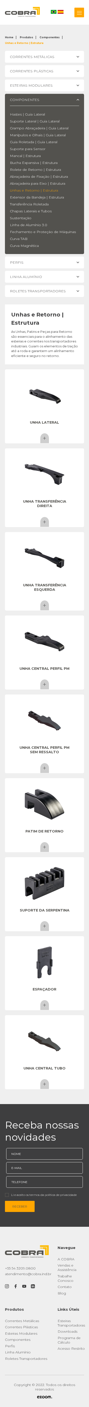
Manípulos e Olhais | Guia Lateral (38, 135)
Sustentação (20, 218)
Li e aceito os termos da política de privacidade (44, 1195)
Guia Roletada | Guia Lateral (33, 142)
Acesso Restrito (71, 1348)
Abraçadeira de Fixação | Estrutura (39, 176)
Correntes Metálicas (22, 1321)
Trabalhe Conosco (65, 1278)
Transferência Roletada (29, 204)
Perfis (10, 1346)
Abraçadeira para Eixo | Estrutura (37, 183)
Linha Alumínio (18, 1352)
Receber (19, 1206)
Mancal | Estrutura (25, 156)
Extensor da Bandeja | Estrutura (37, 197)
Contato (65, 1287)
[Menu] (79, 12)
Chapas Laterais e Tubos (31, 211)
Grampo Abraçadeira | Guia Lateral (39, 128)
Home (9, 37)
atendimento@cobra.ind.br (28, 1274)
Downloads (67, 1331)
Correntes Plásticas (21, 1327)
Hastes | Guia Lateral (27, 114)
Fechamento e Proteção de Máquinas (43, 232)
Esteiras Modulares (21, 1333)
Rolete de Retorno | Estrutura (35, 169)
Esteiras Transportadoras (71, 1323)
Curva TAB (18, 239)
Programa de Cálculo (69, 1340)
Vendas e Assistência (67, 1267)
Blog (62, 1293)
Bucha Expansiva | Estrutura (34, 162)
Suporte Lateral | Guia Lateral (35, 121)
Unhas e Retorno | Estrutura (24, 43)
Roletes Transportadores (26, 1358)
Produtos (26, 37)
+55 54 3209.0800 (20, 1268)
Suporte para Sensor (27, 149)
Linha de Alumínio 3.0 (28, 225)
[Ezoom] (44, 1397)
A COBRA (66, 1259)
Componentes (50, 37)
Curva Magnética (24, 245)
